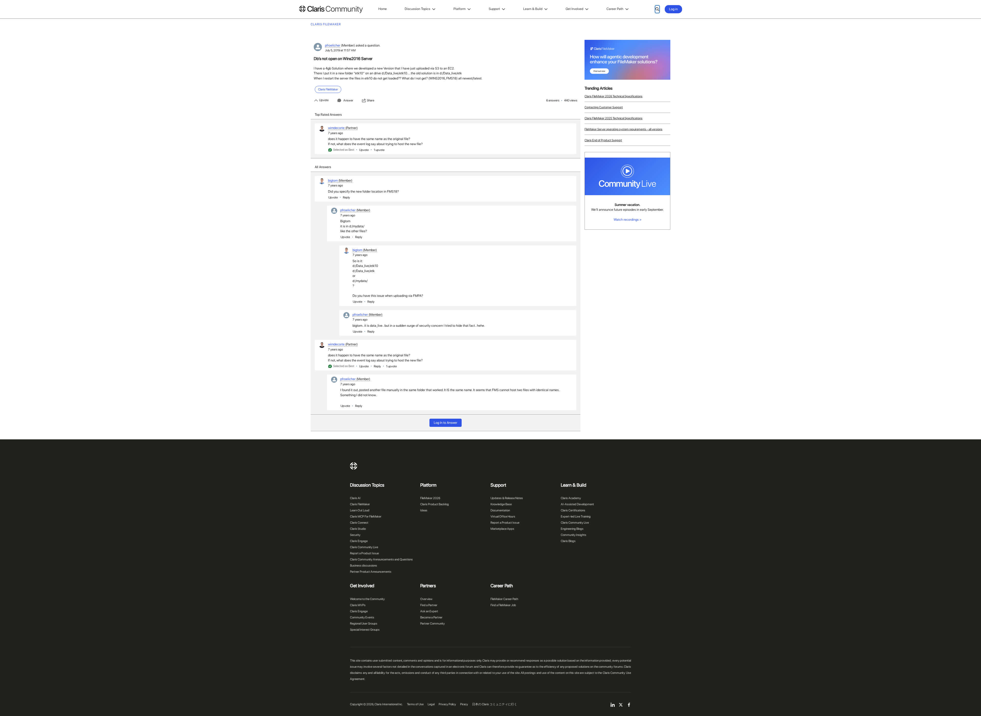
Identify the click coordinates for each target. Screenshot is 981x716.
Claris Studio (358, 529)
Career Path (614, 9)
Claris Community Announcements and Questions (381, 559)
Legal (431, 704)
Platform (459, 9)
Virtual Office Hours (503, 516)
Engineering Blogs (572, 529)
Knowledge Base (501, 504)
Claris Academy (571, 498)
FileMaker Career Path (504, 599)
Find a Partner (428, 605)
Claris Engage (359, 541)
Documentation (500, 510)
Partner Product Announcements (370, 571)
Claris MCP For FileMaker (365, 516)
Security (355, 535)
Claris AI (355, 498)
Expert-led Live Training (576, 516)
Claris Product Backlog (434, 504)
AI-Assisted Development (577, 504)
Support (494, 9)
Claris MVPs (358, 605)
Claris (353, 465)
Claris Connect (359, 522)
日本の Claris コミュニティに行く (494, 704)
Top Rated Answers (328, 114)
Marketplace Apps (502, 529)
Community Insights (573, 535)
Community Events (362, 617)
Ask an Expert (429, 611)
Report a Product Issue (364, 553)
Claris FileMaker (360, 504)
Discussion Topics (417, 9)
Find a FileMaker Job (503, 605)
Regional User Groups (363, 623)
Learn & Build (532, 9)
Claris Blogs (568, 541)
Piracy (464, 704)
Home (382, 9)
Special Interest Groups (365, 629)
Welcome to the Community (367, 599)
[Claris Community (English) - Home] (331, 9)
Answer (348, 100)
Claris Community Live (364, 547)
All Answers (323, 167)
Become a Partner (431, 617)
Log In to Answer (445, 423)
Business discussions (363, 565)
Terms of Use (415, 704)
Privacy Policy (447, 704)
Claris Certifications (573, 510)
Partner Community (432, 623)
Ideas (423, 510)
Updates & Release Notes (507, 498)
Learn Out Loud (359, 510)
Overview (426, 599)
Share (370, 100)
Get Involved (574, 9)
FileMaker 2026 (430, 498)
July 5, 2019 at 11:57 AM (340, 50)
